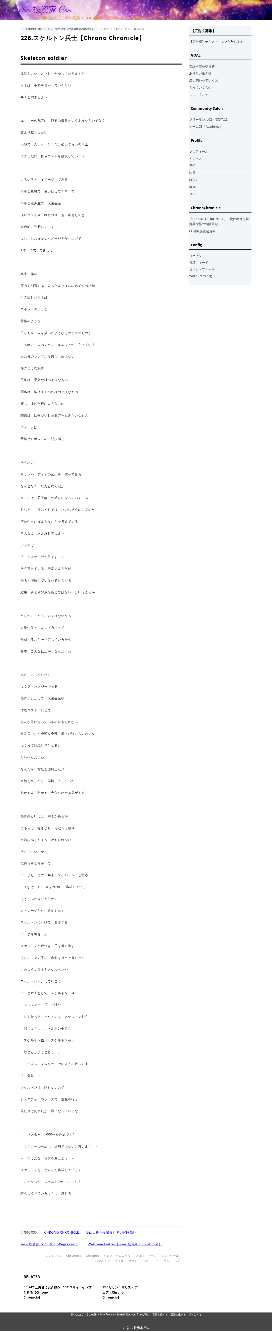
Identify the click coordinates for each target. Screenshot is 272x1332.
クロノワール (170, 1256)
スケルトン (102, 1260)
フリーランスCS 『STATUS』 (209, 119)
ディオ (119, 1260)
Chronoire (73, 1256)
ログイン (195, 256)
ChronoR (92, 1256)
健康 (192, 187)
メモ (192, 194)
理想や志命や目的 (202, 66)
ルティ (146, 1260)
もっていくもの (200, 87)
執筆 (192, 173)
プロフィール (198, 151)
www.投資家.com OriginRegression (49, 1244)
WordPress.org (200, 276)
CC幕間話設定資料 (202, 231)
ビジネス (195, 158)
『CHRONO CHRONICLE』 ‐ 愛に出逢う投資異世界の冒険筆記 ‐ (59, 29)
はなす (194, 179)
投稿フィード (198, 262)
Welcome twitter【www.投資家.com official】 (125, 1244)
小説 (167, 1260)
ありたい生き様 (200, 73)
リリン (133, 1260)
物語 (178, 1260)
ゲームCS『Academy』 (206, 126)
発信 (192, 165)
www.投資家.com (42, 10)
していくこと (198, 94)
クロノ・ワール (145, 1256)
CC (59, 1256)
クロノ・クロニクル (117, 1256)
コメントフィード (202, 269)
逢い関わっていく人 (203, 80)
